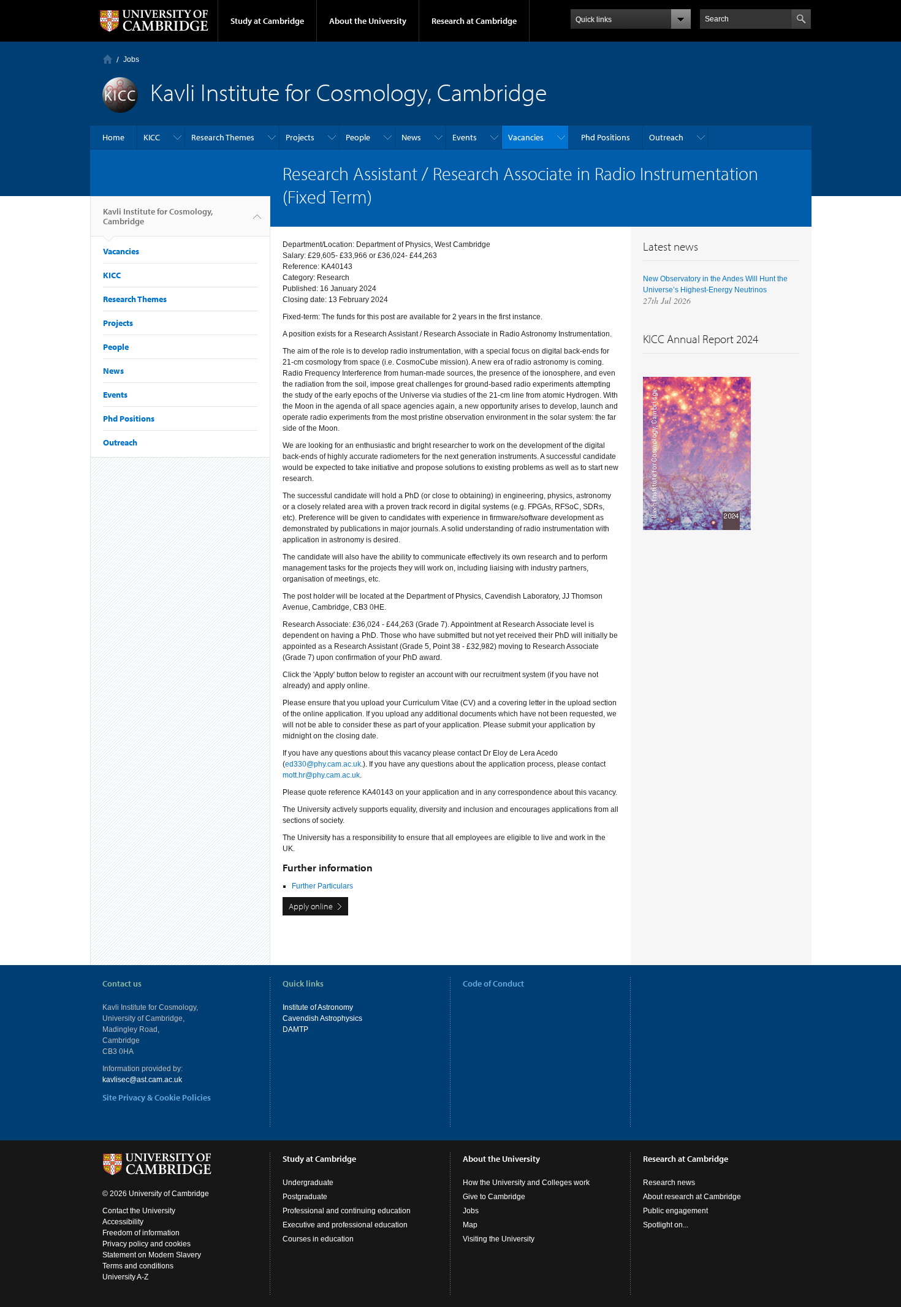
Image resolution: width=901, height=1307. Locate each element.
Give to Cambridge (494, 1196)
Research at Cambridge (474, 20)
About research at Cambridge (692, 1196)
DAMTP (295, 1029)
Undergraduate (308, 1182)
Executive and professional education (345, 1225)
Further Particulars (322, 886)
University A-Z (125, 1277)
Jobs (131, 59)
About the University (367, 20)
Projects (300, 137)
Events (464, 137)
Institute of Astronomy (318, 1007)
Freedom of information (141, 1233)
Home (107, 59)
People (358, 137)
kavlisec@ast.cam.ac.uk (142, 1079)
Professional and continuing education (347, 1211)
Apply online (311, 906)
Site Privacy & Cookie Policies (156, 1097)
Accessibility (122, 1222)
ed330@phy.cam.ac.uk (323, 764)
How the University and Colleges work (526, 1182)
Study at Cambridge (267, 20)
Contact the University (138, 1211)
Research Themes (222, 137)
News (411, 137)
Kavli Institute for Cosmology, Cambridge (158, 216)
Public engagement (675, 1211)
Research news (669, 1182)
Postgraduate (305, 1196)
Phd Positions (605, 137)
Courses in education (318, 1239)
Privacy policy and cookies (146, 1244)
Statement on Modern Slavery (151, 1255)
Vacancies (526, 137)
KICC (151, 137)
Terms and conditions (137, 1266)
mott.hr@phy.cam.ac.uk (321, 775)
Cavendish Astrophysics (322, 1018)
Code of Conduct (493, 983)
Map (470, 1225)
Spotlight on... (665, 1225)
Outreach (666, 137)
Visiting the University (498, 1239)
